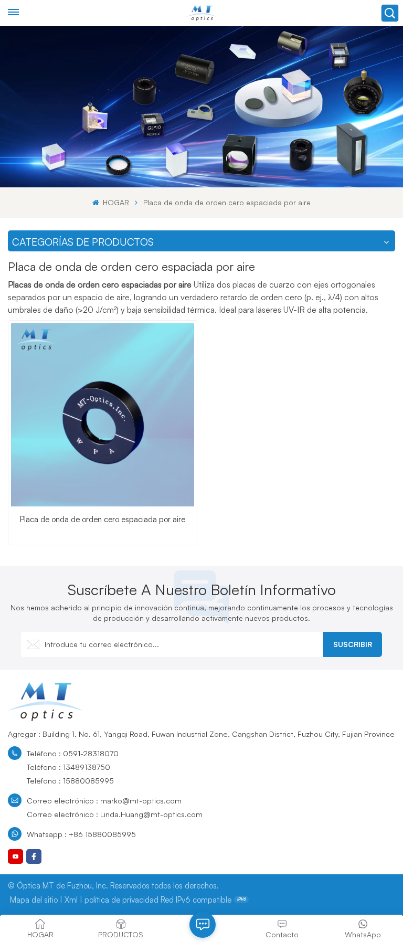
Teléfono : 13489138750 (68, 766)
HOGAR (115, 202)
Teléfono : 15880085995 (70, 780)
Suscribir (352, 644)
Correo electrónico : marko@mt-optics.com (104, 800)
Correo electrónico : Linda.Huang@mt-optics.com (115, 814)
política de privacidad (121, 900)
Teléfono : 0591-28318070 (73, 753)
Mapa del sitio (34, 900)
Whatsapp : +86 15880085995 (81, 834)
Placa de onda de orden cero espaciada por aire (102, 519)
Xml (71, 900)
